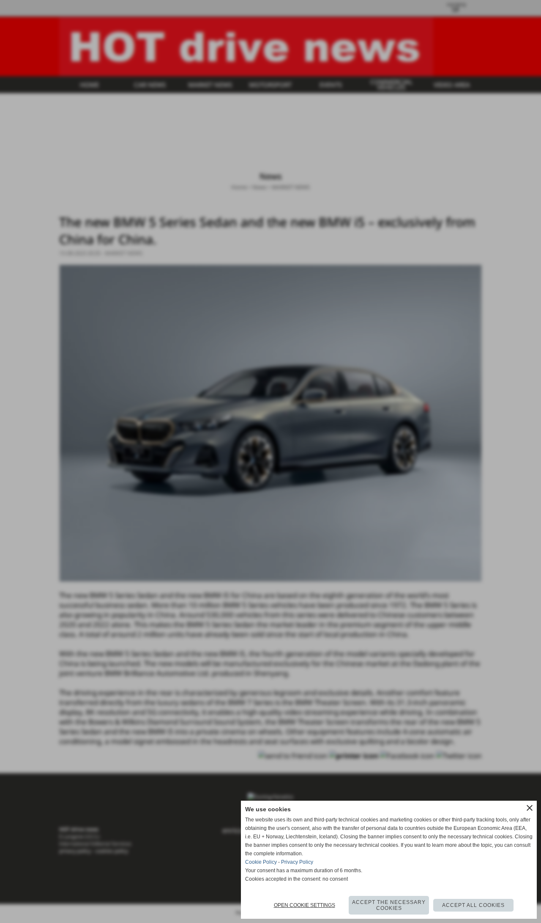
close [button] (530, 808)
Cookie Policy (261, 862)
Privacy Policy (297, 862)
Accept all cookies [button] (473, 905)
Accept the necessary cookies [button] (389, 905)
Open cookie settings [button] (304, 905)
